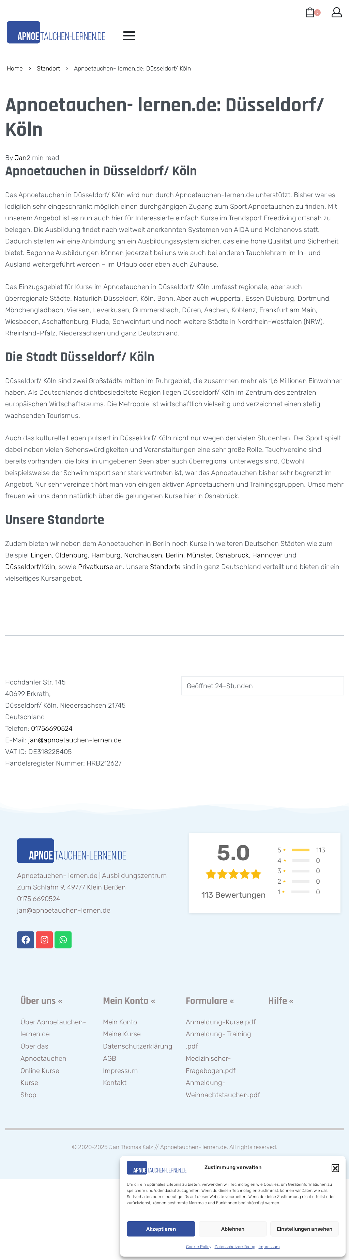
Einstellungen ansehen (304, 1229)
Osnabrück (232, 555)
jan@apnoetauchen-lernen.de (75, 740)
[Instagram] (44, 939)
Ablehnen (232, 1229)
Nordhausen (143, 555)
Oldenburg (71, 555)
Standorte (165, 567)
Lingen (41, 555)
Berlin (174, 555)
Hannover (268, 555)
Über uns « (41, 1001)
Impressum (269, 1246)
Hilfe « (280, 1001)
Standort (48, 68)
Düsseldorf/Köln (30, 567)
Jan (21, 158)
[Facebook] (25, 939)
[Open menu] (129, 36)
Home (15, 68)
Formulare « (210, 1001)
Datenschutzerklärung (235, 1246)
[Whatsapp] (63, 939)
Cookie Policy (198, 1246)
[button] (335, 1167)
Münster (199, 555)
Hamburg (106, 555)
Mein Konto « (129, 1001)
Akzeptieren (161, 1229)
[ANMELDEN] (336, 12)
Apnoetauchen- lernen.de (193, 1147)
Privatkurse (96, 567)
